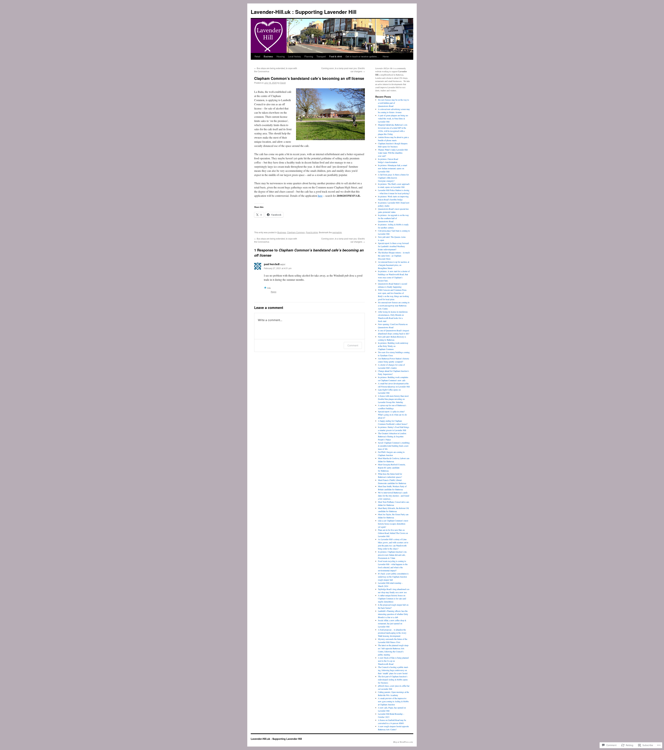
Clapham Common (296, 232)
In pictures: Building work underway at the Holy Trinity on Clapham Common (393, 345)
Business (268, 56)
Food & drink (335, 56)
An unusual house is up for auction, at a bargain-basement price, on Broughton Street (393, 264)
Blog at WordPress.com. (403, 741)
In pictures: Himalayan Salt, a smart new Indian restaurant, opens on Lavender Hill (392, 168)
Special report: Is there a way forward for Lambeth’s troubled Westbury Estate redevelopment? (393, 246)
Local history (294, 56)
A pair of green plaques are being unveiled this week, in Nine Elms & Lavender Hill (393, 118)
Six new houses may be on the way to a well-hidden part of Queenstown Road (393, 102)
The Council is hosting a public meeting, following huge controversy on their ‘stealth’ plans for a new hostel (393, 670)
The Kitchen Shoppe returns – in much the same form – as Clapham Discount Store (394, 255)
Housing (280, 56)
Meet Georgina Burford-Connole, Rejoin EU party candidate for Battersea (391, 467)
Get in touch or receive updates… (362, 56)
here (320, 195)
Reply (273, 291)
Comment (352, 345)
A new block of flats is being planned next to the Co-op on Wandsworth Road (393, 660)
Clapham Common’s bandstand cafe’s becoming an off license (309, 78)
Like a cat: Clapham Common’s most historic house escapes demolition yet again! (393, 523)
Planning (308, 56)
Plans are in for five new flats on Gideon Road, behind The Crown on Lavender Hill (393, 533)
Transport (321, 56)
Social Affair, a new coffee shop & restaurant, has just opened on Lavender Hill (392, 623)
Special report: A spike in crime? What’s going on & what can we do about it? (392, 414)
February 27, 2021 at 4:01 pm (278, 268)
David (283, 82)
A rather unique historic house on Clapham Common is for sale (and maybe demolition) (392, 598)
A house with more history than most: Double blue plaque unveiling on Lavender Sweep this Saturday (393, 398)
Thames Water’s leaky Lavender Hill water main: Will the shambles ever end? (393, 152)
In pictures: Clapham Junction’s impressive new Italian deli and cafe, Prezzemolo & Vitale (392, 554)
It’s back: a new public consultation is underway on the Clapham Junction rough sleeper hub (393, 576)
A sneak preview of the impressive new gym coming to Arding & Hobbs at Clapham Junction (393, 701)
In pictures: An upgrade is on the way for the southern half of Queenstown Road (393, 218)
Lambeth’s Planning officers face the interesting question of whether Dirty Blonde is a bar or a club (393, 614)
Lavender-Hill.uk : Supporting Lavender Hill (303, 11)
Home (386, 56)
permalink (337, 232)
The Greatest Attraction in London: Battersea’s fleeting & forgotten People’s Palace (392, 436)
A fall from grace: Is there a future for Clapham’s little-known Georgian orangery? (393, 177)
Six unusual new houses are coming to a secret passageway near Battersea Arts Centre (393, 305)
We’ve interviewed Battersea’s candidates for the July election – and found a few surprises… (393, 495)
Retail (257, 56)
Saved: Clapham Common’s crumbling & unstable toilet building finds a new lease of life (394, 445)
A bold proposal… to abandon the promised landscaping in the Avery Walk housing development (392, 632)
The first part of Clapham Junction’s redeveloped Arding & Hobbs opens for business (393, 679)
